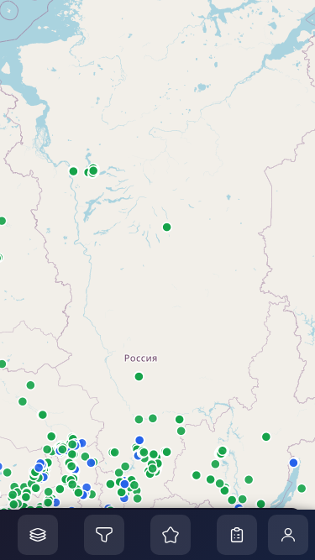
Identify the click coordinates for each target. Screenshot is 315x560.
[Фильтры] (104, 535)
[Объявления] (237, 535)
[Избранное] (170, 535)
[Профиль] (288, 535)
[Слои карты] (38, 535)
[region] (157, 280)
